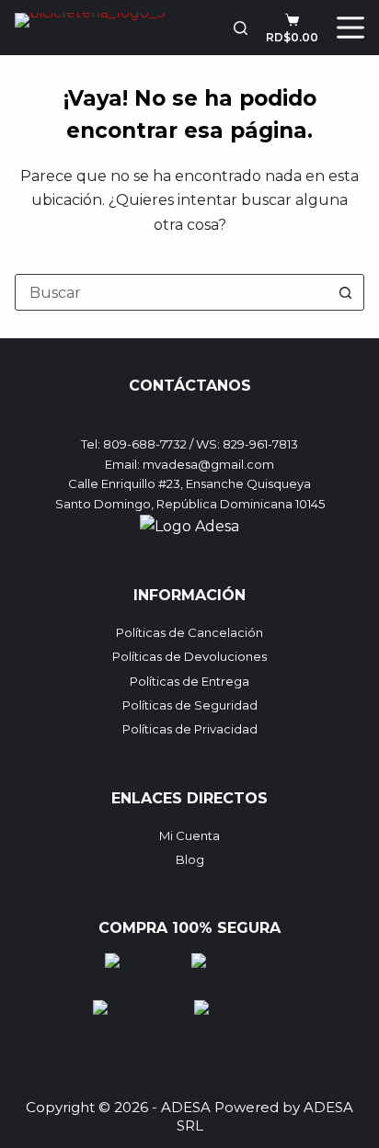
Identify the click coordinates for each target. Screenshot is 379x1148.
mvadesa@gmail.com (208, 464)
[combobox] (171, 292)
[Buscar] (240, 28)
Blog (190, 859)
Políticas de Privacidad (190, 729)
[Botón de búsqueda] (345, 292)
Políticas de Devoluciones (189, 656)
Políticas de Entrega (189, 681)
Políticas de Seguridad (190, 705)
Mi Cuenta (189, 835)
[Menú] (350, 27)
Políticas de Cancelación (189, 632)
